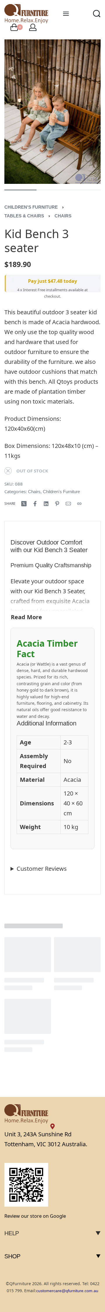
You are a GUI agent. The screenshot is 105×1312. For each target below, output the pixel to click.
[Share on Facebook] (35, 503)
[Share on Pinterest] (57, 503)
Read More (26, 617)
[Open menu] (66, 13)
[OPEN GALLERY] (52, 111)
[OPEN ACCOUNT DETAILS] (33, 27)
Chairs (63, 215)
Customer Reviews (42, 869)
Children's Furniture (31, 207)
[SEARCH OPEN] (97, 14)
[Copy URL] (79, 503)
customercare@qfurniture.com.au (67, 1290)
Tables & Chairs (24, 215)
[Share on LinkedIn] (46, 503)
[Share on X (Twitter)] (24, 503)
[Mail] (68, 503)
